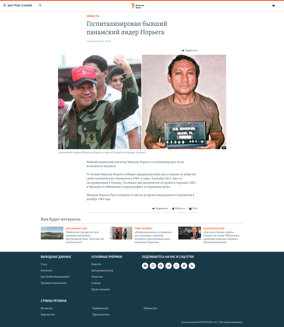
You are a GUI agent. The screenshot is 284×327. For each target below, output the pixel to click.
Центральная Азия (76, 228)
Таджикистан (100, 308)
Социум (96, 283)
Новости (93, 16)
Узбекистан (150, 308)
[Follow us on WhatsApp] (176, 266)
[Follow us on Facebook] (161, 266)
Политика (97, 277)
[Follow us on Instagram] (153, 266)
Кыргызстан (48, 314)
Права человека (143, 228)
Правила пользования (53, 283)
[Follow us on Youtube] (145, 266)
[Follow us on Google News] (184, 266)
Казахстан (47, 308)
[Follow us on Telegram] (168, 266)
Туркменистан (101, 314)
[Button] (189, 50)
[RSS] (192, 266)
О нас (44, 264)
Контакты (46, 270)
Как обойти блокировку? (55, 277)
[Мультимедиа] (274, 5)
